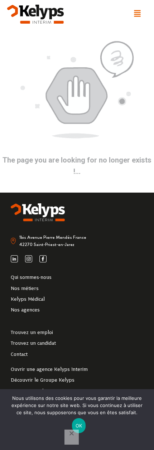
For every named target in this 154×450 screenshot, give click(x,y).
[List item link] (77, 278)
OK (79, 426)
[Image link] (35, 14)
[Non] (71, 437)
